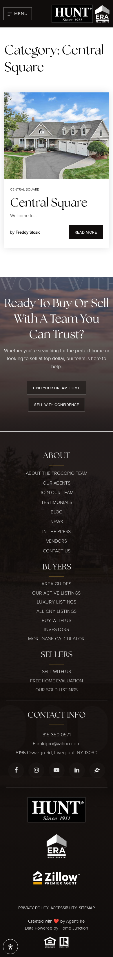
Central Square (24, 189)
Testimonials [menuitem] (56, 502)
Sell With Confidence (56, 404)
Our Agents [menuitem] (56, 483)
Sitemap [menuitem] (87, 908)
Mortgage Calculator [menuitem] (56, 638)
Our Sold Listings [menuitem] (56, 689)
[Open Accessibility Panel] (10, 946)
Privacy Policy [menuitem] (33, 908)
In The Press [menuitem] (56, 531)
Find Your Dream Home (56, 387)
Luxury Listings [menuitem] (56, 602)
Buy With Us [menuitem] (57, 620)
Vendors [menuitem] (56, 541)
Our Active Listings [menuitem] (56, 593)
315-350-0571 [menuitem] (57, 734)
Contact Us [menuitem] (56, 551)
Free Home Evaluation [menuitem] (56, 680)
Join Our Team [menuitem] (57, 492)
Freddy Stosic (28, 232)
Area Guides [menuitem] (56, 583)
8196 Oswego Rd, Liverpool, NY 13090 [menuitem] (56, 752)
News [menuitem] (56, 521)
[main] (56, 152)
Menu (21, 13)
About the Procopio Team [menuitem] (57, 473)
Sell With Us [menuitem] (56, 671)
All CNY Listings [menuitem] (57, 611)
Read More (86, 232)
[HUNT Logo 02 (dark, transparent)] (81, 13)
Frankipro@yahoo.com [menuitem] (56, 743)
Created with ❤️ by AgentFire (56, 921)
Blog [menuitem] (56, 512)
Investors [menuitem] (56, 629)
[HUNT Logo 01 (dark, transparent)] (56, 809)
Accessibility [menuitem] (63, 908)
